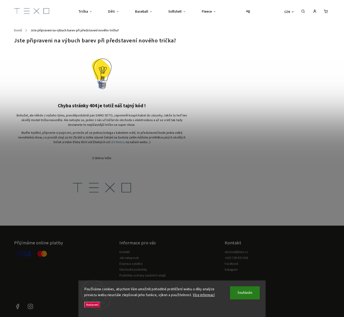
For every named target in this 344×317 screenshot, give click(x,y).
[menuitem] (89, 11)
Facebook (231, 263)
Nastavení (92, 304)
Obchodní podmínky (133, 269)
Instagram (231, 269)
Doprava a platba (131, 263)
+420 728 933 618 (236, 258)
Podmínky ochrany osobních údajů (142, 275)
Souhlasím (245, 292)
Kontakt (124, 252)
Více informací (204, 295)
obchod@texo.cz (236, 252)
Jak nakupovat (129, 258)
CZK (287, 12)
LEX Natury (117, 142)
